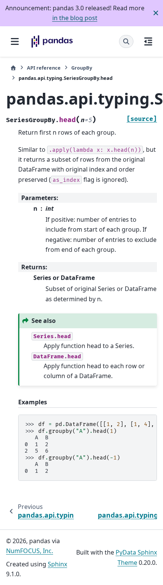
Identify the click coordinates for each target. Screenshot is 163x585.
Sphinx (57, 564)
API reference (44, 67)
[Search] (126, 41)
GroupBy (81, 67)
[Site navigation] (15, 41)
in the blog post (74, 18)
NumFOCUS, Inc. (29, 551)
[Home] (13, 68)
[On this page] (148, 41)
